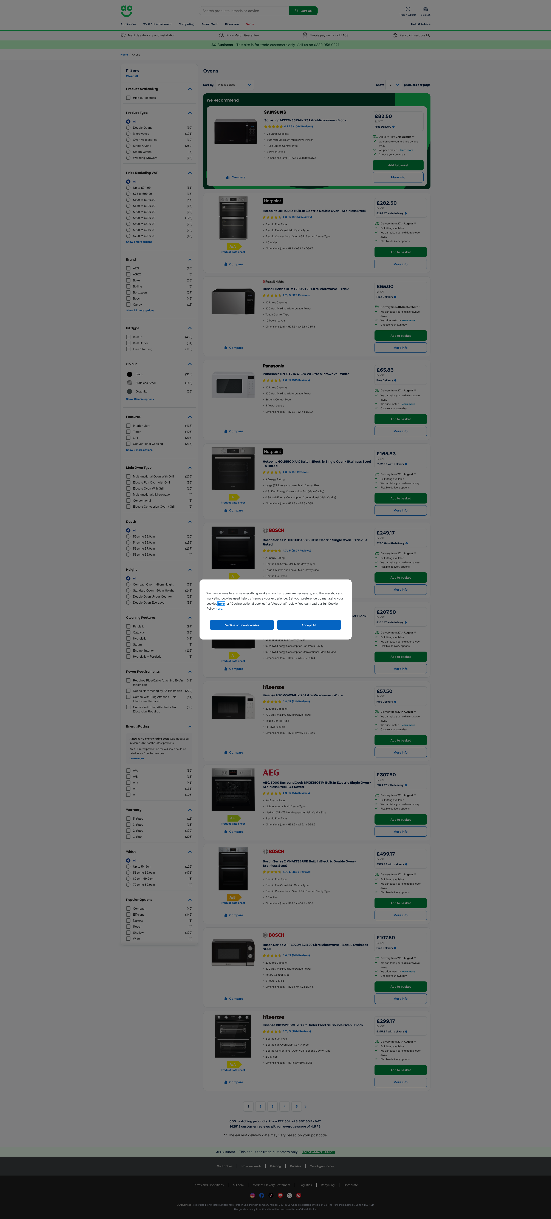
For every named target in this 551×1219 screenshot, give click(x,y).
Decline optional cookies (242, 625)
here (221, 603)
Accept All (309, 625)
